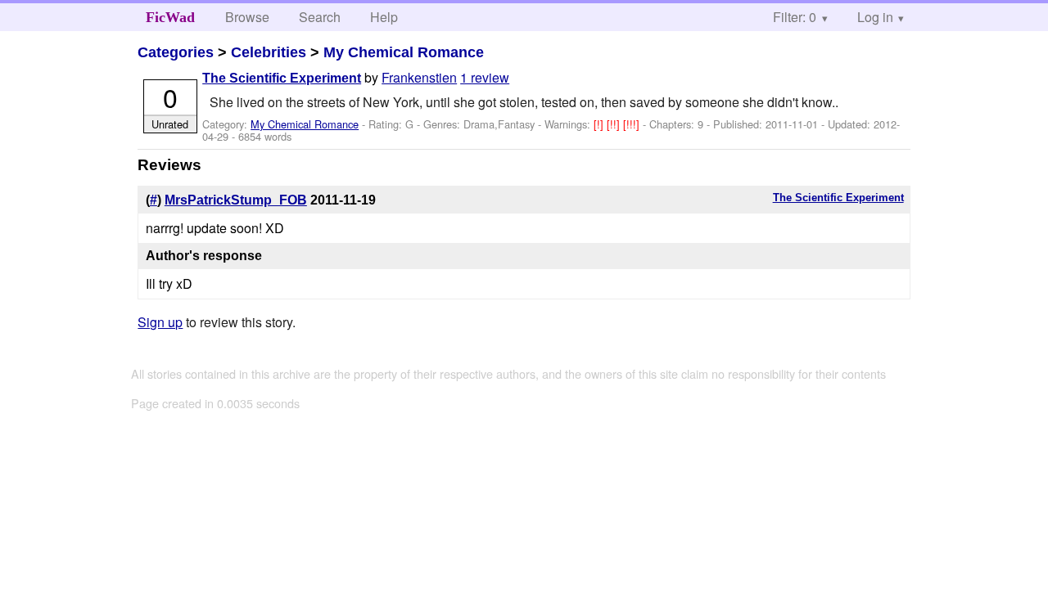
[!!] (615, 124)
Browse (247, 16)
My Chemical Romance (403, 52)
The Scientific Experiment (281, 78)
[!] (600, 124)
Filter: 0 (794, 16)
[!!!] (633, 124)
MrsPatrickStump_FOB (236, 200)
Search (320, 16)
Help (384, 16)
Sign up (160, 321)
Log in (875, 16)
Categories (176, 52)
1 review (484, 77)
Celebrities (268, 52)
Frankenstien (419, 77)
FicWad (170, 17)
